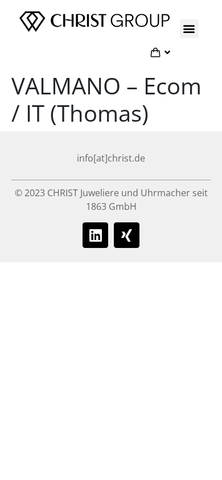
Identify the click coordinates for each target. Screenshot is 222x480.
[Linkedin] (95, 235)
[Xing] (126, 235)
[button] (189, 28)
